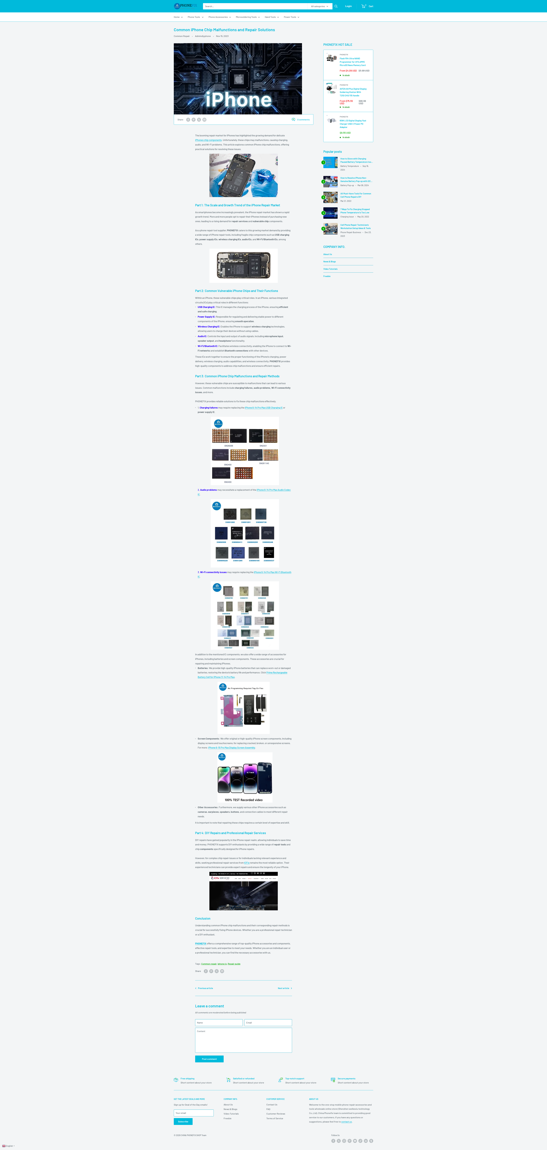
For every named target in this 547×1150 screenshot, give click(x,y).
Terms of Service (274, 1118)
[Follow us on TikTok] (360, 1141)
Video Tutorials (330, 269)
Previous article (205, 988)
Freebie (326, 276)
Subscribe (183, 1121)
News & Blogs (329, 261)
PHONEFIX (344, 54)
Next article (283, 988)
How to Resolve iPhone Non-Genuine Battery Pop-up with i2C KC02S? (355, 180)
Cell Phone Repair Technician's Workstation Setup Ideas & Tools (355, 226)
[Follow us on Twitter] (339, 1141)
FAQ (268, 1109)
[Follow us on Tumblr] (371, 1141)
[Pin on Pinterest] (194, 119)
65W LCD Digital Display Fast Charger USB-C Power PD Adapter (353, 124)
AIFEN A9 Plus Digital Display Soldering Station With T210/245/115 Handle (353, 92)
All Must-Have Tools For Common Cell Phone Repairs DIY (355, 195)
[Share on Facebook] (188, 119)
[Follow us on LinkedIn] (366, 1141)
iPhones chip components (208, 139)
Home (177, 17)
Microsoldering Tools (246, 17)
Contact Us (271, 1104)
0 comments (303, 119)
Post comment (209, 1059)
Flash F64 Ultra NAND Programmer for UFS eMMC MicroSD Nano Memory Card (353, 61)
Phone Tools (194, 17)
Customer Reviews (275, 1113)
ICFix (246, 862)
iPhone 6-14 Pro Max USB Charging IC (264, 407)
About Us (327, 254)
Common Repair (182, 36)
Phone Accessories (218, 17)
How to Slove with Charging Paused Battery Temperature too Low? (355, 160)
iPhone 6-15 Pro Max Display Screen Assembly (231, 747)
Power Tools (290, 17)
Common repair (209, 963)
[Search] (336, 6)
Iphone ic (222, 963)
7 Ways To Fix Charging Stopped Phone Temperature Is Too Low (355, 211)
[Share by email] (204, 119)
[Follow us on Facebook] (333, 1141)
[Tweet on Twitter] (199, 119)
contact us (346, 1121)
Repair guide (234, 963)
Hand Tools (270, 17)
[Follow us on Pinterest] (350, 1141)
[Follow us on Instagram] (344, 1141)
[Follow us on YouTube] (355, 1141)
